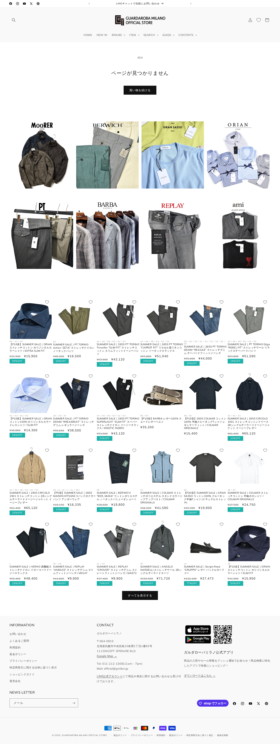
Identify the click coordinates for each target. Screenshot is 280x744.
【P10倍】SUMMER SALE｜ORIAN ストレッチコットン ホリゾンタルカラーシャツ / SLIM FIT (249, 570)
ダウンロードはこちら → (199, 675)
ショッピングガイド (22, 674)
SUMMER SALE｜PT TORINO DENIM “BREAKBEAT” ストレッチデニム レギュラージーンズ (73, 421)
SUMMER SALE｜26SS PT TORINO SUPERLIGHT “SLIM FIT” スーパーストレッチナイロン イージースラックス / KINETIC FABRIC (118, 423)
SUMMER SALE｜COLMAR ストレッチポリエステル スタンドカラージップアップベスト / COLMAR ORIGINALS (161, 497)
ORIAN (236, 194)
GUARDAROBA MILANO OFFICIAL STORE (84, 735)
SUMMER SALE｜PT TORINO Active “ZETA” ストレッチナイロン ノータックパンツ (73, 347)
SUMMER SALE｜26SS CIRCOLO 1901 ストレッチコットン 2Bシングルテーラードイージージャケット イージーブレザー (31, 497)
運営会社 (15, 681)
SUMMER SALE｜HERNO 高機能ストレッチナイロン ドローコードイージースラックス (31, 570)
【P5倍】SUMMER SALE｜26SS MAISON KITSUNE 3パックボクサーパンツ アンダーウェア (74, 496)
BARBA (105, 274)
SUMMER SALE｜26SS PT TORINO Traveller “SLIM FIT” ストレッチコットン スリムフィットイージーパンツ (118, 349)
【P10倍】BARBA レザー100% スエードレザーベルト (161, 420)
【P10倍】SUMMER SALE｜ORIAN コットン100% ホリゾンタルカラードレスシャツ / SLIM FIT (31, 421)
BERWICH (105, 194)
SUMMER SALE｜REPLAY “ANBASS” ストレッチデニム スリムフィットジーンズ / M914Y (73, 570)
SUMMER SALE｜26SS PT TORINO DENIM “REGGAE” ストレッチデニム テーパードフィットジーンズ (205, 350)
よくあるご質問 (19, 640)
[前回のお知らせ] (89, 3)
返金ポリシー (18, 654)
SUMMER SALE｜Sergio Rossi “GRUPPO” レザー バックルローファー (204, 570)
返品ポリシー (120, 735)
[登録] (74, 703)
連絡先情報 (222, 735)
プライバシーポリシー (23, 661)
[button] (14, 20)
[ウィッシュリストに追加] (47, 302)
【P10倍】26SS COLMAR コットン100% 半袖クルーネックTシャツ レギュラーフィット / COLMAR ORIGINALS (205, 423)
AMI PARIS (236, 274)
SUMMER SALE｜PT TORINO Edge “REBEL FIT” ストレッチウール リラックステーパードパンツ (249, 347)
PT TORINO (40, 274)
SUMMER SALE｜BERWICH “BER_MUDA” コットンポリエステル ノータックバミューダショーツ (117, 496)
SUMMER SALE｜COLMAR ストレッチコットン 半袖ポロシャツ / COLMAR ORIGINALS (248, 496)
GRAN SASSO (170, 194)
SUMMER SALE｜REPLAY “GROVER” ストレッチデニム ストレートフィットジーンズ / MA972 (117, 570)
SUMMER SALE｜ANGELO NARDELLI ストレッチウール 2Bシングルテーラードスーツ (161, 570)
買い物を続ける (140, 90)
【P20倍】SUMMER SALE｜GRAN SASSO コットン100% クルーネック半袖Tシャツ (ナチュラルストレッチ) (205, 497)
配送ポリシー (176, 735)
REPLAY (170, 274)
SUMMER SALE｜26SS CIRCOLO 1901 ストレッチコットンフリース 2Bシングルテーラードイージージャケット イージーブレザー (249, 423)
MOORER (39, 194)
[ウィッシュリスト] (258, 20)
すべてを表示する (140, 595)
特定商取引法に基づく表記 (199, 735)
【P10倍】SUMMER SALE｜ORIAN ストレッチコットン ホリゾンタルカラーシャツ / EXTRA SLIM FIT (31, 347)
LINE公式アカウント (110, 676)
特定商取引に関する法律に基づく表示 (33, 667)
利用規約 (15, 647)
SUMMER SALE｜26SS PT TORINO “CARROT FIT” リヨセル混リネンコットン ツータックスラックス (161, 347)
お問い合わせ (18, 634)
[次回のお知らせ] (191, 3)
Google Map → (107, 656)
